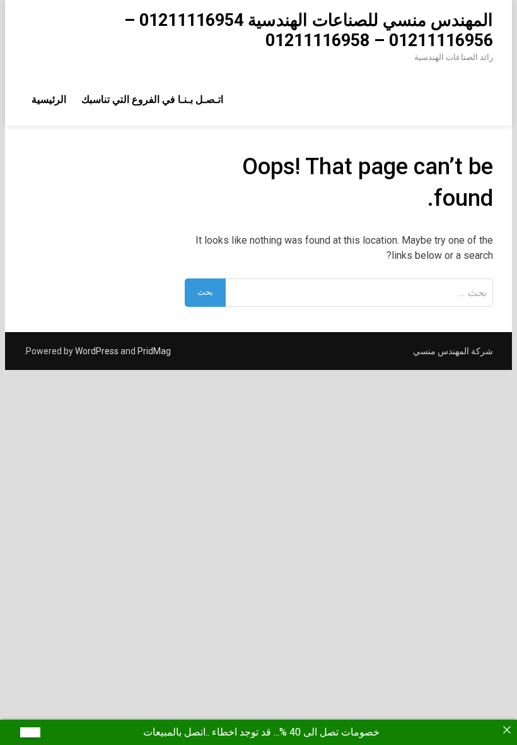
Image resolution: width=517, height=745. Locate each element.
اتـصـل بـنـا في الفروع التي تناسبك (152, 99)
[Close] (507, 730)
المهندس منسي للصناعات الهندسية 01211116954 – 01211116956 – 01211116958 (308, 30)
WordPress (97, 351)
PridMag (154, 351)
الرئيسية (49, 99)
